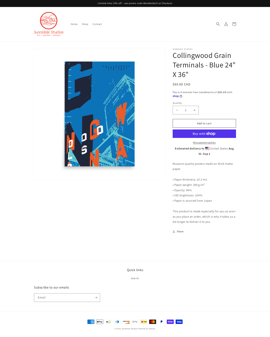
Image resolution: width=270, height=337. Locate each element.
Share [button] (180, 231)
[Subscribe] (96, 297)
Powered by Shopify (146, 328)
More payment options (204, 142)
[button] (218, 24)
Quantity (177, 102)
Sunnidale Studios (129, 328)
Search (135, 278)
